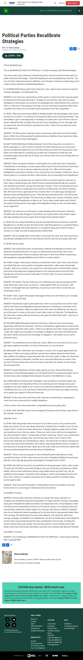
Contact (33, 621)
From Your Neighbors (38, 648)
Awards (33, 641)
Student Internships (37, 631)
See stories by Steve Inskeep (27, 563)
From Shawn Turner (37, 645)
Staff (33, 624)
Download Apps (69, 628)
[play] (6, 11)
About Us (34, 619)
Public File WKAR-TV (54, 638)
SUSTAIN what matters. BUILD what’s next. (41, 587)
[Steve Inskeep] (7, 557)
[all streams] (80, 10)
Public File (51, 635)
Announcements (36, 643)
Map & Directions (36, 626)
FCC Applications (53, 645)
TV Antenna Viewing (71, 626)
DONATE (74, 3)
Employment (35, 628)
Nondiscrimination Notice (54, 632)
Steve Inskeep (14, 48)
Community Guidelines (52, 625)
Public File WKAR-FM (54, 640)
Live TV (62, 3)
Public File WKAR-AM (55, 642)
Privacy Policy (52, 628)
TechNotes (67, 624)
